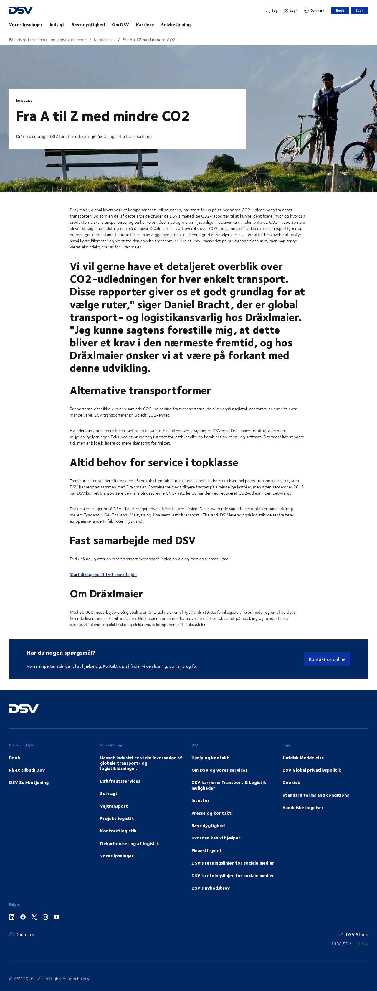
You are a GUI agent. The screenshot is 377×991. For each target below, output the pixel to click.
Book (340, 10)
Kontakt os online (327, 659)
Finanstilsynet (206, 850)
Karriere (145, 24)
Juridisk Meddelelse (303, 757)
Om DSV (120, 24)
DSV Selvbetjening (29, 782)
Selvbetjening (176, 24)
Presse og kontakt (211, 812)
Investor (200, 800)
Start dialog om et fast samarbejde (103, 574)
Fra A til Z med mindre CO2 (149, 39)
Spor (359, 10)
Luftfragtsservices (120, 780)
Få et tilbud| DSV (27, 769)
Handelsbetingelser (303, 807)
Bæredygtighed (88, 24)
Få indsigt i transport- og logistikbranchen (48, 40)
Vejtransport (114, 805)
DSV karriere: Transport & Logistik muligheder (228, 785)
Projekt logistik (117, 818)
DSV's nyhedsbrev (210, 887)
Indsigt (57, 24)
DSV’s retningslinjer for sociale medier (232, 862)
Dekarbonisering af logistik (129, 843)
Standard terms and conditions (315, 795)
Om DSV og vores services (219, 769)
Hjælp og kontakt (210, 757)
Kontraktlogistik (118, 830)
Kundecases (104, 40)
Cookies (291, 782)
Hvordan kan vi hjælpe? (216, 837)
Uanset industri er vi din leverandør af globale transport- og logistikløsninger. (141, 763)
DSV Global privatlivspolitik (311, 769)
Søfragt (109, 793)
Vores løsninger (26, 24)
